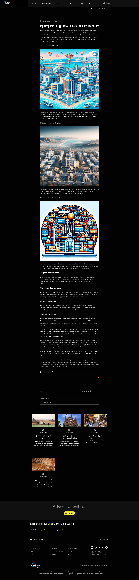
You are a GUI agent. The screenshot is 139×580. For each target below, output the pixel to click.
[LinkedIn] (106, 547)
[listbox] (104, 539)
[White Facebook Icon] (99, 547)
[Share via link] (52, 372)
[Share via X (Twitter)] (44, 372)
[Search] (89, 3)
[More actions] (98, 21)
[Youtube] (92, 547)
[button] (92, 8)
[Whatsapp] (95, 547)
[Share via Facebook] (40, 372)
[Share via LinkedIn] (48, 372)
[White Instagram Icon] (103, 547)
